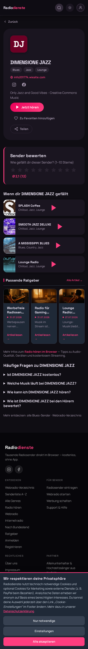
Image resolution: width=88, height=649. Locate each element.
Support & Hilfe (57, 507)
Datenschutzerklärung (18, 611)
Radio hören (13, 507)
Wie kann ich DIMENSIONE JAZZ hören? (39, 392)
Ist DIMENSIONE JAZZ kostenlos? (34, 374)
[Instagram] (14, 84)
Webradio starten (58, 494)
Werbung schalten (59, 501)
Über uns (11, 563)
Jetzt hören (30, 107)
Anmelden (12, 540)
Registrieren (13, 547)
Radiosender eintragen (62, 487)
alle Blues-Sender (38, 415)
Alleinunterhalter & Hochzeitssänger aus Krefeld (61, 568)
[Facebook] (24, 84)
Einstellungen (44, 631)
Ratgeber (11, 534)
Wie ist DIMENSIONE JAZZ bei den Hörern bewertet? (38, 403)
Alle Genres (13, 501)
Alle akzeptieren (44, 641)
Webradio (11, 514)
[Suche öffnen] (59, 8)
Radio (14, 7)
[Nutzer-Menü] (80, 8)
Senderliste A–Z (16, 494)
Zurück (13, 22)
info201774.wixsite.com (29, 77)
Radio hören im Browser (41, 352)
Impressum (12, 570)
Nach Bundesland (17, 527)
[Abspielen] (53, 207)
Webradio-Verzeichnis (66, 415)
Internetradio (14, 520)
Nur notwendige (44, 621)
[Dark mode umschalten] (70, 8)
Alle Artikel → (74, 280)
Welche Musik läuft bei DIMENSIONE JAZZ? (41, 383)
